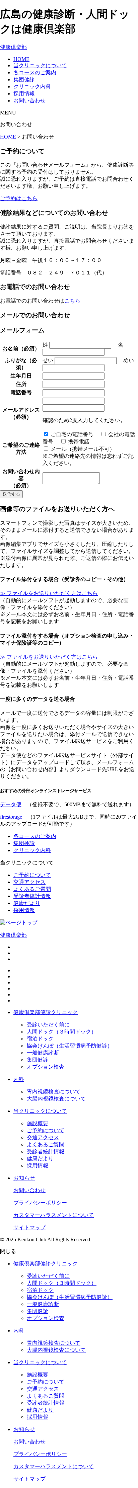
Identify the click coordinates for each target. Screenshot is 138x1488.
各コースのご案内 (34, 72)
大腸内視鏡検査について (56, 1098)
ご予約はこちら (19, 198)
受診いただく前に (48, 1024)
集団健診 (24, 79)
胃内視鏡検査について (53, 1091)
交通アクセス (29, 882)
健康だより (26, 903)
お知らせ (24, 1178)
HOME (21, 59)
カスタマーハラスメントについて (53, 1215)
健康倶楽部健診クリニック (45, 1012)
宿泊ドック (40, 1039)
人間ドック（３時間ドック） (61, 1032)
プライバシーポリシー (40, 1203)
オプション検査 (45, 1067)
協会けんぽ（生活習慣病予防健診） (70, 1046)
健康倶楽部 (13, 47)
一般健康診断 (43, 1053)
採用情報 (24, 93)
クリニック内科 (32, 86)
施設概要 (37, 1123)
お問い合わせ (29, 100)
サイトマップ (29, 1227)
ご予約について (32, 875)
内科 (18, 1079)
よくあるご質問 (32, 889)
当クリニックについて (40, 65)
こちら (72, 301)
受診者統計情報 (32, 896)
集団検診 (24, 843)
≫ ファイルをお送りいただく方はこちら (49, 593)
